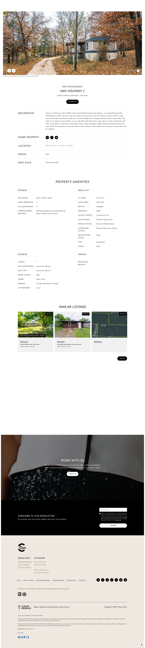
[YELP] (116, 580)
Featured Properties (43, 580)
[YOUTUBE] (121, 580)
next (14, 71)
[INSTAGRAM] (102, 580)
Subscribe (113, 525)
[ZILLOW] (125, 580)
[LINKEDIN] (107, 580)
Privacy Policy (118, 520)
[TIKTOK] (111, 580)
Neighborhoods (58, 580)
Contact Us (82, 580)
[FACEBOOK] (98, 580)
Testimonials (71, 580)
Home (19, 580)
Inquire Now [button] (72, 101)
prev (9, 71)
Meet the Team (28, 580)
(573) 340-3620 (23, 565)
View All (122, 358)
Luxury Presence (64, 607)
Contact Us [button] (72, 474)
